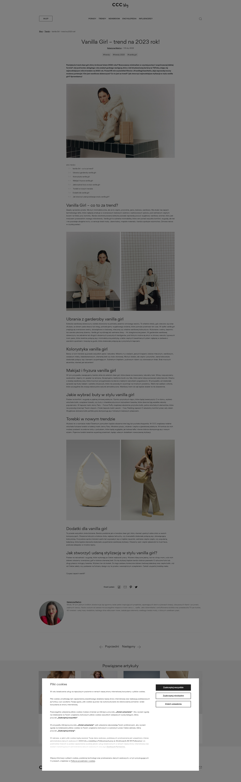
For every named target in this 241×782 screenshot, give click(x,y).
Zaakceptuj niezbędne (173, 696)
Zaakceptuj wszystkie (173, 687)
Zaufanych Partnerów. (116, 747)
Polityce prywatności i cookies (83, 761)
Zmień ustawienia (173, 704)
